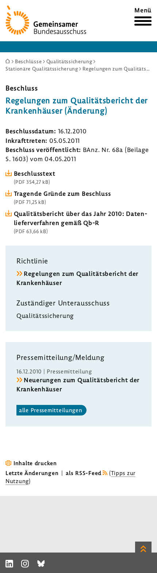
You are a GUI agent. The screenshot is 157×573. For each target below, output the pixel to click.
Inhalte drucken (35, 463)
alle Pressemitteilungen (51, 410)
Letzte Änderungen (31, 473)
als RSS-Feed (84, 473)
